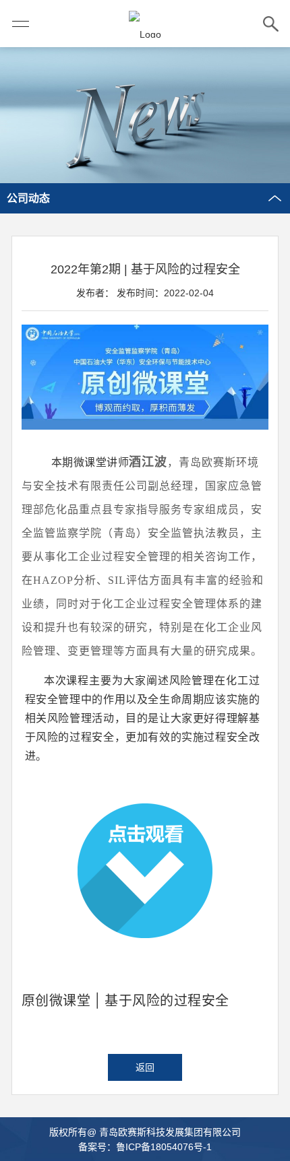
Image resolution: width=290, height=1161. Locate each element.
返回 (145, 1067)
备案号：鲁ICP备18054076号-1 (145, 1146)
